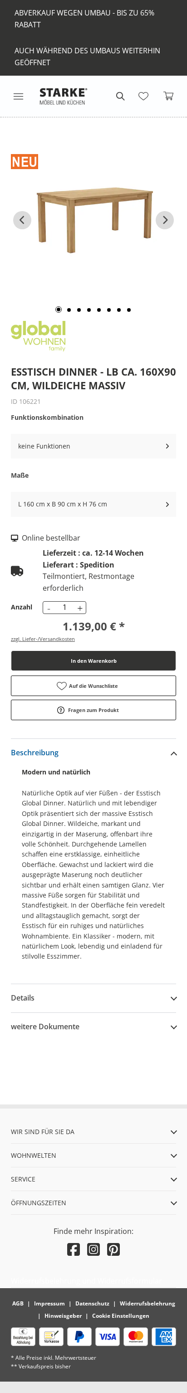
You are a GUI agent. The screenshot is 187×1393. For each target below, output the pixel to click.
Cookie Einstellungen (120, 1316)
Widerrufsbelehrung (147, 1303)
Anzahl (21, 607)
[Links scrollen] (22, 220)
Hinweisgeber (63, 1316)
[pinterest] (113, 1249)
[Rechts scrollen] (165, 220)
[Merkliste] (143, 96)
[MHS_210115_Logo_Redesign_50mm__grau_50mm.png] (63, 96)
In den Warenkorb (94, 660)
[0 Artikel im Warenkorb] (169, 96)
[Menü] (18, 96)
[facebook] (73, 1249)
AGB (18, 1303)
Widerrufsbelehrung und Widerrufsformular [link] (86, 1281)
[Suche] (120, 96)
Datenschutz (92, 1303)
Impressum (49, 1303)
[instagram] (93, 1249)
